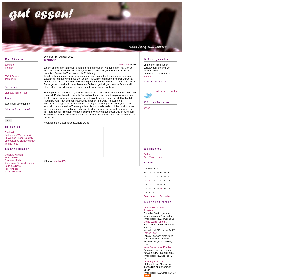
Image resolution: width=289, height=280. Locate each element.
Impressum (10, 79)
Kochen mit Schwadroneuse (20, 163)
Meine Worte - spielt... (155, 221)
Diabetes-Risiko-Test (16, 92)
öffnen (147, 108)
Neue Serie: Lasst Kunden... (158, 247)
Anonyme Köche (13, 160)
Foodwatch (10, 132)
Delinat (147, 154)
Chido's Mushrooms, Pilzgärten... (154, 209)
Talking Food (11, 143)
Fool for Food (12, 169)
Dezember (165, 196)
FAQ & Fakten (12, 76)
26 (161, 188)
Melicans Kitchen (14, 154)
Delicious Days (13, 166)
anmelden (149, 76)
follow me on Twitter (166, 91)
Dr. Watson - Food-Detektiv (19, 138)
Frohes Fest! (150, 233)
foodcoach (124, 65)
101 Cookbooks (13, 171)
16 (150, 184)
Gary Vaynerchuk (153, 157)
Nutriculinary (11, 157)
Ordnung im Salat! (153, 261)
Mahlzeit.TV (60, 161)
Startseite (10, 65)
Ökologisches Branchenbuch (20, 140)
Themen (9, 67)
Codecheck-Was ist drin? (18, 135)
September (149, 196)
